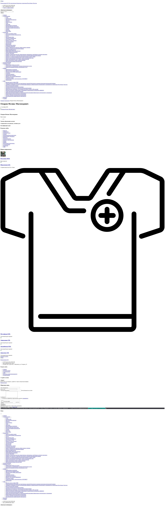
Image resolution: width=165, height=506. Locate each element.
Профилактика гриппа (11, 45)
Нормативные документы (11, 25)
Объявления (5, 131)
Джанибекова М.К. (6, 346)
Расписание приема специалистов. (13, 34)
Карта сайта (8, 31)
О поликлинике (6, 16)
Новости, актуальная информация (13, 76)
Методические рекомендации (12, 70)
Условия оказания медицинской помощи (15, 86)
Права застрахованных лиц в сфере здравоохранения (17, 59)
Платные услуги (6, 63)
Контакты (8, 30)
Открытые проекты (10, 74)
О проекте (8, 73)
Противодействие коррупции (12, 26)
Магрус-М (14, 407)
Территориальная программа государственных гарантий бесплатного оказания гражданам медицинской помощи (30, 83)
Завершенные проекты (11, 75)
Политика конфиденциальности (13, 27)
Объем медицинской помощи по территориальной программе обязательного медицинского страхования (29, 92)
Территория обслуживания (11, 52)
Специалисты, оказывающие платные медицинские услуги (19, 66)
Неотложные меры (10, 37)
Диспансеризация (9, 41)
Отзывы (5, 98)
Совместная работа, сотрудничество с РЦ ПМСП (16, 78)
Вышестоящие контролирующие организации (16, 93)
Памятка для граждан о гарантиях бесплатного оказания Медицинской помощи (23, 55)
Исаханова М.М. (5, 158)
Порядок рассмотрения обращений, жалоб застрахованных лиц (19, 57)
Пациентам (5, 32)
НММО (4, 68)
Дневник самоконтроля (11, 38)
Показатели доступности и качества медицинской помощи (19, 88)
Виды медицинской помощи (12, 85)
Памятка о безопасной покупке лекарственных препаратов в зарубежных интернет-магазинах (26, 54)
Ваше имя (3, 389)
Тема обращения (4, 387)
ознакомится (25, 398)
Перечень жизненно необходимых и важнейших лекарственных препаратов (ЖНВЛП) (25, 90)
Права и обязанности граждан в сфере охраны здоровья (18, 47)
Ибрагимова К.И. (5, 165)
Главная (5, 15)
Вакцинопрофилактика (11, 49)
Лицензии (8, 24)
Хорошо (90, 408)
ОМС (4, 81)
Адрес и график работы (8, 7)
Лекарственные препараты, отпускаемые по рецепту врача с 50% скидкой (22, 89)
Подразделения (6, 375)
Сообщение (3, 397)
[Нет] (105, 408)
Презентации (8, 80)
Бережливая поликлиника (9, 143)
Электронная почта (5, 390)
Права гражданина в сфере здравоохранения (15, 60)
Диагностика (8, 42)
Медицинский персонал (11, 19)
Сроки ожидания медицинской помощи (14, 91)
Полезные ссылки (10, 77)
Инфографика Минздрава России (13, 51)
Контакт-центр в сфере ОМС (12, 82)
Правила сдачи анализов (11, 40)
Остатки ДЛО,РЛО (10, 53)
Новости (7, 20)
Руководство (8, 18)
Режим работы (9, 22)
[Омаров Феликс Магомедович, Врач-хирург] (8, 109)
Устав (7, 23)
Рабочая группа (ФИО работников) (13, 71)
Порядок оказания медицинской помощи (15, 48)
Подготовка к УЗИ (10, 39)
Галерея (7, 28)
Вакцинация (8, 44)
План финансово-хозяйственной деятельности (16, 96)
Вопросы (5, 97)
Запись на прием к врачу (11, 33)
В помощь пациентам (10, 46)
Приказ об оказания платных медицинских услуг (16, 67)
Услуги (7, 35)
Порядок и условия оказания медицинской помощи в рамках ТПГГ (20, 56)
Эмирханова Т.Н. (5, 340)
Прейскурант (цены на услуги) (12, 64)
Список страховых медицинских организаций (16, 95)
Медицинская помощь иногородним (14, 61)
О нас (7, 17)
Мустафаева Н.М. (5, 334)
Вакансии (5, 137)
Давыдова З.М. (5, 352)
